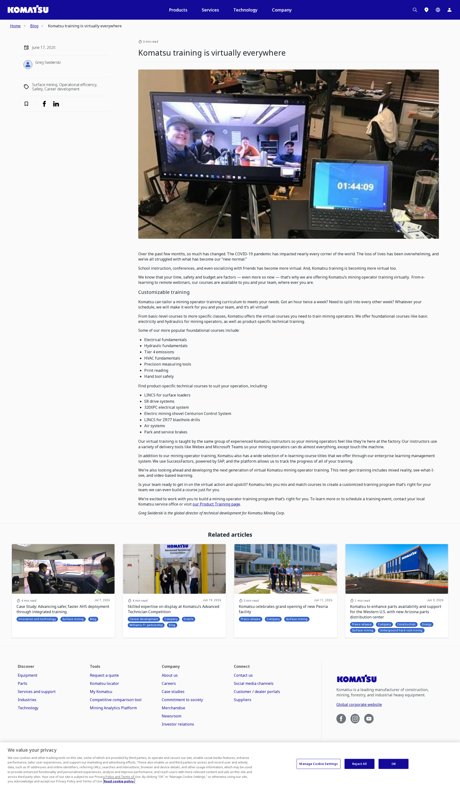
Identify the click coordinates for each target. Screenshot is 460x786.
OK (393, 764)
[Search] (415, 10)
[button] (29, 104)
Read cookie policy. (119, 781)
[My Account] (449, 10)
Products (178, 10)
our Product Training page (216, 504)
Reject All (359, 764)
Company (282, 10)
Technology (245, 10)
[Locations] (426, 10)
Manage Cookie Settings (318, 764)
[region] (230, 764)
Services (210, 10)
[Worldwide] (438, 10)
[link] (44, 104)
